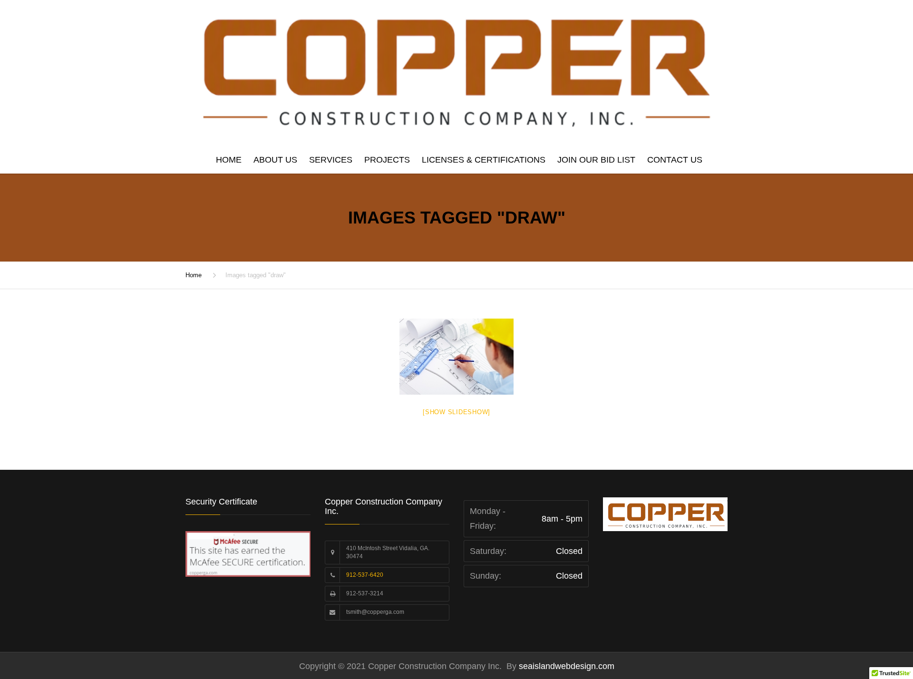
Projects (387, 160)
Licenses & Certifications (483, 160)
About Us (275, 160)
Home (229, 160)
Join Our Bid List (596, 160)
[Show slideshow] (456, 412)
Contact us (674, 160)
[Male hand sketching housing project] (456, 357)
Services (330, 160)
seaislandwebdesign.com (565, 666)
